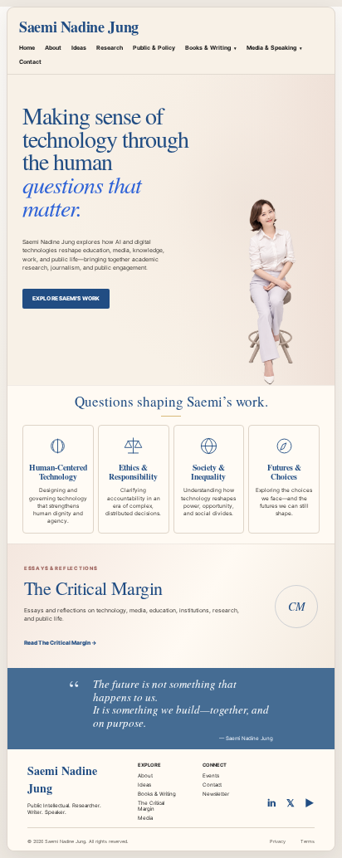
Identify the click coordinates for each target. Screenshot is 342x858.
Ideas (78, 47)
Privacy (278, 841)
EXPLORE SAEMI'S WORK (66, 298)
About (53, 47)
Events (211, 775)
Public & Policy (154, 47)
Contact (30, 62)
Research (109, 47)
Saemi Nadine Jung (79, 26)
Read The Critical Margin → (60, 643)
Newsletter (216, 794)
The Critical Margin (151, 806)
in (271, 803)
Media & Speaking (274, 47)
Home (27, 47)
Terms (307, 841)
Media (145, 818)
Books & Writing (211, 47)
